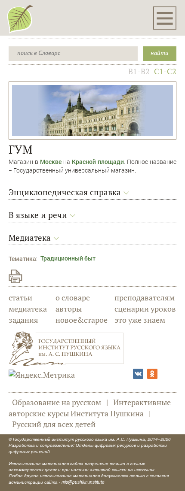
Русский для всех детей (54, 424)
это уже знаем (139, 320)
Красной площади (98, 162)
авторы (69, 308)
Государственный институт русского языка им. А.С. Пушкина (79, 439)
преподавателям (144, 297)
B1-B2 (139, 71)
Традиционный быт (68, 258)
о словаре (73, 297)
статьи (20, 297)
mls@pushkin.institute (83, 482)
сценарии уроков (145, 308)
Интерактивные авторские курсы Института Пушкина (90, 407)
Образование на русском (56, 402)
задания (23, 320)
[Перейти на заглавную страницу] (20, 18)
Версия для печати (15, 276)
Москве (51, 162)
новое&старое (82, 320)
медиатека (28, 308)
